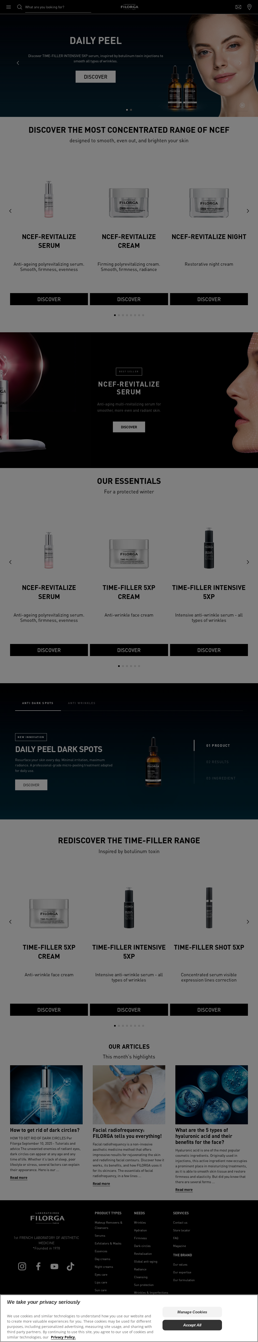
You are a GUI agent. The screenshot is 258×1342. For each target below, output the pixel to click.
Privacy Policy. (63, 1337)
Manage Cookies (192, 1312)
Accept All (192, 1325)
